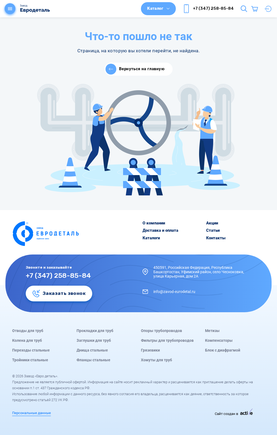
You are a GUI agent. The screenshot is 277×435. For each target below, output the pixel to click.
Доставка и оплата (160, 230)
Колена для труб (27, 340)
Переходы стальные (31, 350)
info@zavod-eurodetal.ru (174, 291)
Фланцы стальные (93, 360)
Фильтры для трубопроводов (167, 340)
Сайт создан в (227, 414)
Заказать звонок (64, 293)
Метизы (212, 330)
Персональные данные (31, 413)
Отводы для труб (27, 330)
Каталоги (151, 238)
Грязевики (150, 350)
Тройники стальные (30, 360)
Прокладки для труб (95, 330)
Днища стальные (92, 350)
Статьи (213, 230)
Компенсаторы (219, 340)
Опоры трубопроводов (161, 330)
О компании (154, 223)
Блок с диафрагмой (222, 350)
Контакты (216, 238)
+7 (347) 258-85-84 (213, 8)
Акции (212, 223)
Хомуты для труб (156, 360)
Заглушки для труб (94, 340)
